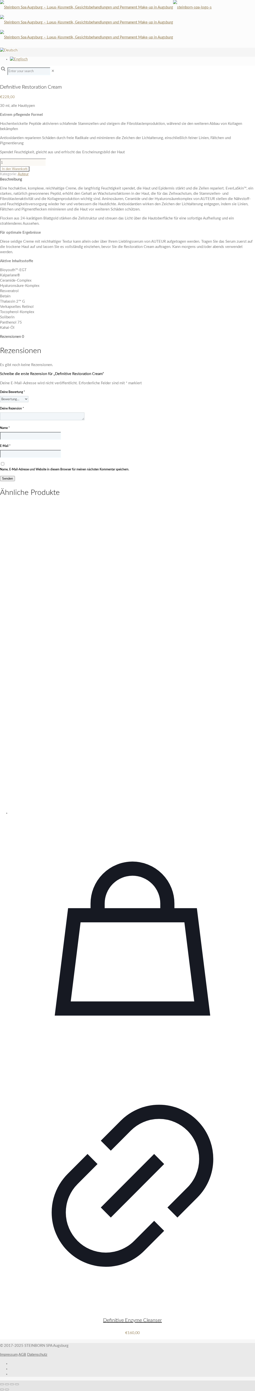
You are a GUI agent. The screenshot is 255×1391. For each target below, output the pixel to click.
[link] (53, 71)
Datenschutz (37, 1355)
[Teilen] (12, 1384)
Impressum (9, 1355)
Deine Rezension (12, 408)
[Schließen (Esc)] (17, 1384)
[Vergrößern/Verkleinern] (2, 1384)
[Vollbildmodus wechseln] (7, 1384)
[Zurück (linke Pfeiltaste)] (2, 1389)
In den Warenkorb (14, 169)
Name (5, 427)
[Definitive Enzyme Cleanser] (132, 660)
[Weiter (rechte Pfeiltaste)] (7, 1389)
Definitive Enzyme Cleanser (132, 1320)
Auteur (23, 174)
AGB (22, 1355)
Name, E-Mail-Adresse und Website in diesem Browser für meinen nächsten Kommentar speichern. (64, 469)
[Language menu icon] (8, 50)
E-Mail (5, 445)
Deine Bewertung (12, 392)
